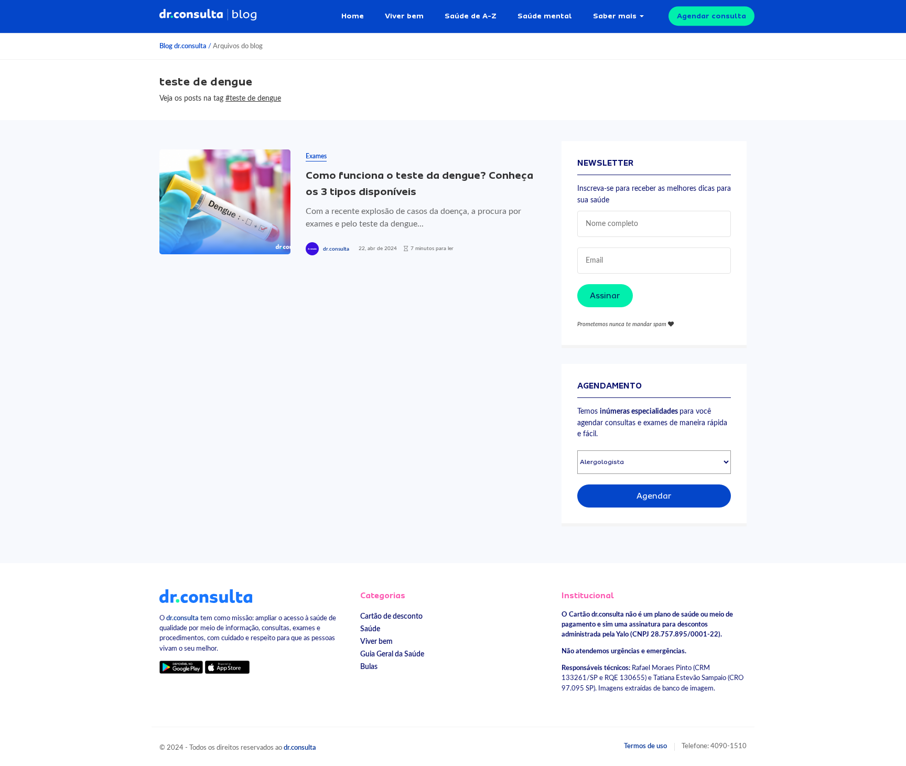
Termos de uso (645, 746)
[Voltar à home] (205, 595)
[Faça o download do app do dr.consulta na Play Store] (181, 667)
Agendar (654, 496)
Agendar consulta (711, 16)
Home (352, 16)
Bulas (369, 667)
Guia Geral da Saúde (392, 654)
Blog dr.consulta (183, 46)
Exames (316, 156)
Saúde (370, 629)
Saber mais (615, 16)
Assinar (605, 295)
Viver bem (404, 16)
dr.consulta (336, 249)
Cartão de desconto (391, 616)
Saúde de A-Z (471, 16)
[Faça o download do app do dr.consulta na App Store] (227, 667)
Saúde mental (544, 16)
